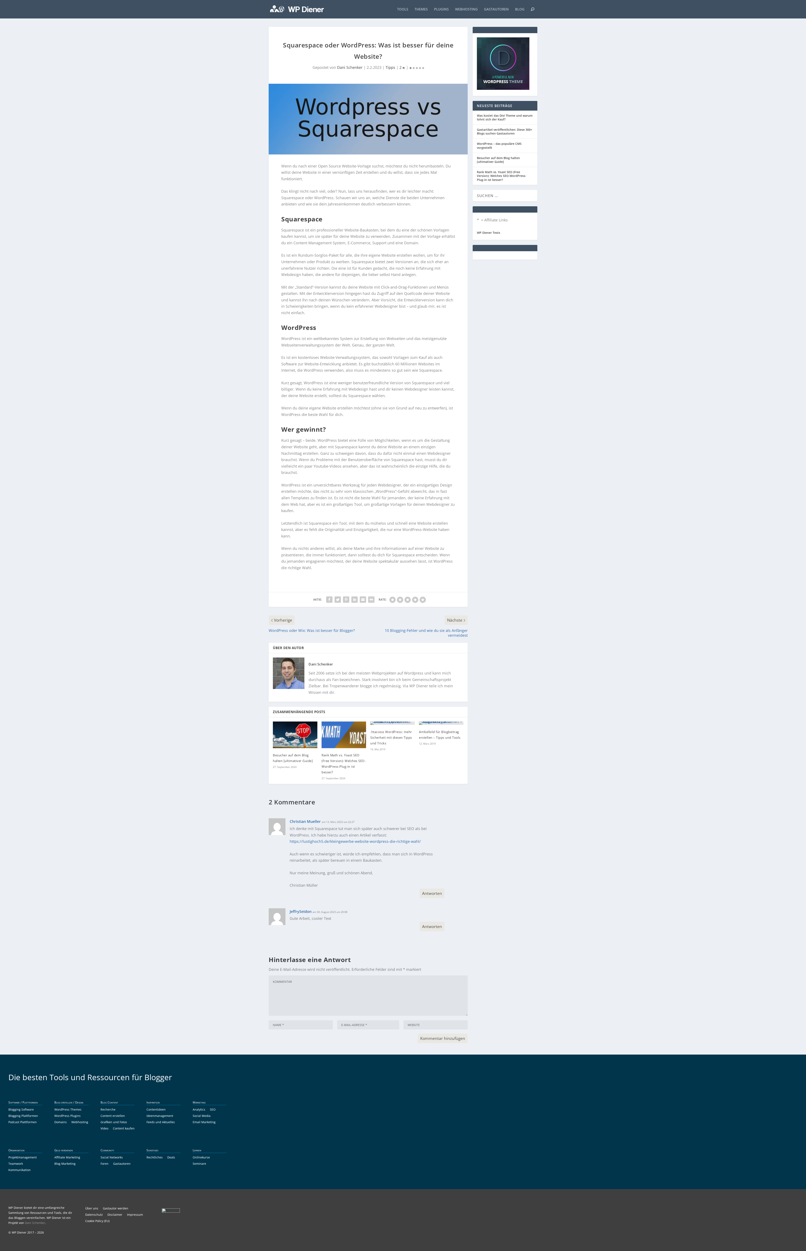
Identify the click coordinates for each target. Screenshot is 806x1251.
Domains (60, 1122)
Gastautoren (496, 10)
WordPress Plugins (67, 1116)
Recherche (108, 1109)
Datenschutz (94, 1215)
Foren (105, 1164)
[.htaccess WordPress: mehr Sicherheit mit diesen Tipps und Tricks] (392, 723)
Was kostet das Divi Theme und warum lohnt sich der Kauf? (505, 117)
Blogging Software (21, 1109)
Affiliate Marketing (67, 1157)
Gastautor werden (115, 1208)
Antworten (432, 893)
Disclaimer (114, 1215)
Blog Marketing (65, 1164)
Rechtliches (155, 1157)
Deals (171, 1157)
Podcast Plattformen (22, 1122)
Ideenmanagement (160, 1116)
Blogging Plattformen (23, 1116)
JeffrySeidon (300, 911)
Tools (402, 10)
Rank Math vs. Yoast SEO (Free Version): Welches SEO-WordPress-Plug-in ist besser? (501, 176)
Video (104, 1128)
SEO (213, 1109)
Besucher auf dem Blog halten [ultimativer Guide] (498, 160)
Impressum (135, 1215)
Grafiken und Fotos (114, 1122)
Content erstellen (113, 1116)
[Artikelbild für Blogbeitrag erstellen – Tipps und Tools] (441, 723)
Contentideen (156, 1109)
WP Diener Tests (488, 233)
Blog (520, 10)
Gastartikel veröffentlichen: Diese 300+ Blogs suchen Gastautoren (504, 131)
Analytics (199, 1109)
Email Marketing (204, 1122)
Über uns (91, 1208)
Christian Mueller (305, 821)
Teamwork (15, 1164)
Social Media (202, 1116)
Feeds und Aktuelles (161, 1122)
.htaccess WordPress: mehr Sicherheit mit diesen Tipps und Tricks (391, 737)
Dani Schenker (349, 67)
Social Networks (112, 1157)
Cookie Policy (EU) (97, 1221)
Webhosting (466, 10)
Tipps (390, 67)
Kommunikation (19, 1170)
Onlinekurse (201, 1157)
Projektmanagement (22, 1157)
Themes (421, 10)
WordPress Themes (67, 1109)
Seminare (199, 1164)
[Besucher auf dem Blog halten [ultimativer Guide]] (295, 735)
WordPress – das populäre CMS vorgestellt (499, 145)
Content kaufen (124, 1128)
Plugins (441, 10)
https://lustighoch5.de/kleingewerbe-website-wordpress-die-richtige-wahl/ (355, 841)
